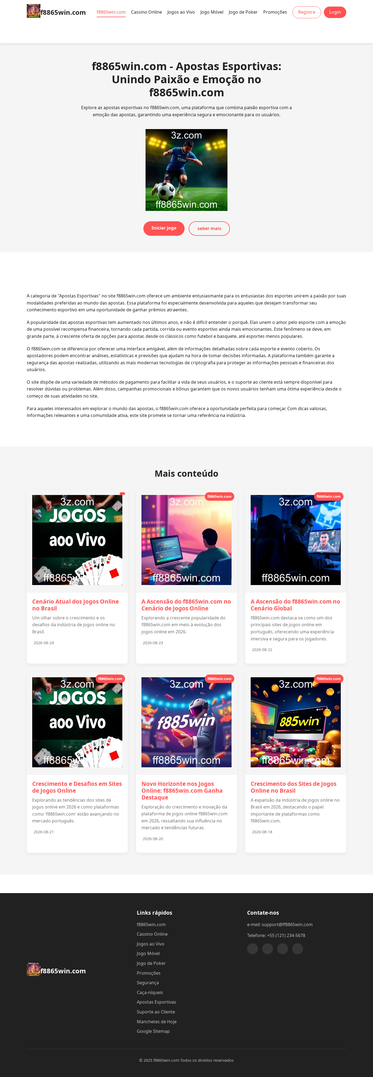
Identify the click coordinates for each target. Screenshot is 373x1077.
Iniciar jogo (164, 228)
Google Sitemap (153, 1031)
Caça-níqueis (150, 992)
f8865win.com (111, 12)
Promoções (275, 12)
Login (335, 12)
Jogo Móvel (211, 12)
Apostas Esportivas (156, 1002)
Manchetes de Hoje (157, 1022)
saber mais (209, 228)
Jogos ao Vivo (181, 12)
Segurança (148, 983)
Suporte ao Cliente (156, 1012)
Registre (306, 12)
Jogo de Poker (243, 12)
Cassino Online (146, 12)
